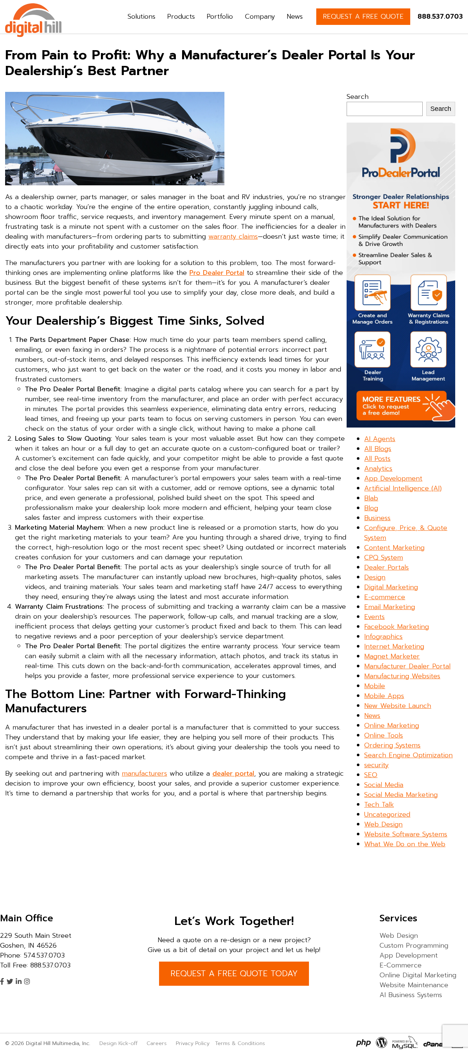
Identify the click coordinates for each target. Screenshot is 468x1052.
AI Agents (379, 439)
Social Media (383, 785)
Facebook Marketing (396, 627)
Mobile (374, 686)
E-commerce (384, 597)
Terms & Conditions (240, 1043)
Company (260, 16)
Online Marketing (391, 725)
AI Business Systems (411, 995)
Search (358, 97)
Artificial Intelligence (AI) (403, 488)
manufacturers (144, 773)
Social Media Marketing (401, 795)
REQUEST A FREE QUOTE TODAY (234, 973)
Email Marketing (389, 607)
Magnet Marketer (392, 656)
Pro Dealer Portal (216, 273)
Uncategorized (387, 814)
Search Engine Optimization (408, 755)
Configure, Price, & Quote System (405, 533)
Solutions (141, 16)
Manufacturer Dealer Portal (407, 666)
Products (181, 16)
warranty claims (233, 236)
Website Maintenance (414, 985)
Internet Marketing (394, 646)
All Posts (377, 459)
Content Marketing (394, 547)
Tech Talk (379, 804)
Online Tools (383, 735)
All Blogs (377, 449)
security (376, 765)
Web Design (383, 824)
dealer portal (233, 773)
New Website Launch (397, 706)
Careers (157, 1043)
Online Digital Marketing (418, 975)
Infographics (383, 636)
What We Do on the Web (404, 844)
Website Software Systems (405, 834)
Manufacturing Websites (402, 676)
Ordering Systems (392, 745)
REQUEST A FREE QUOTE (363, 16)
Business (377, 518)
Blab (371, 498)
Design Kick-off (119, 1043)
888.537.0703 (440, 16)
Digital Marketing (391, 587)
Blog (371, 508)
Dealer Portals (386, 567)
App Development (393, 478)
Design (374, 577)
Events (374, 617)
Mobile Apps (384, 696)
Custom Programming (414, 945)
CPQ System (383, 557)
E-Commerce (401, 965)
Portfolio (220, 16)
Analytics (378, 468)
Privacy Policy (193, 1043)
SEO (370, 775)
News (295, 16)
